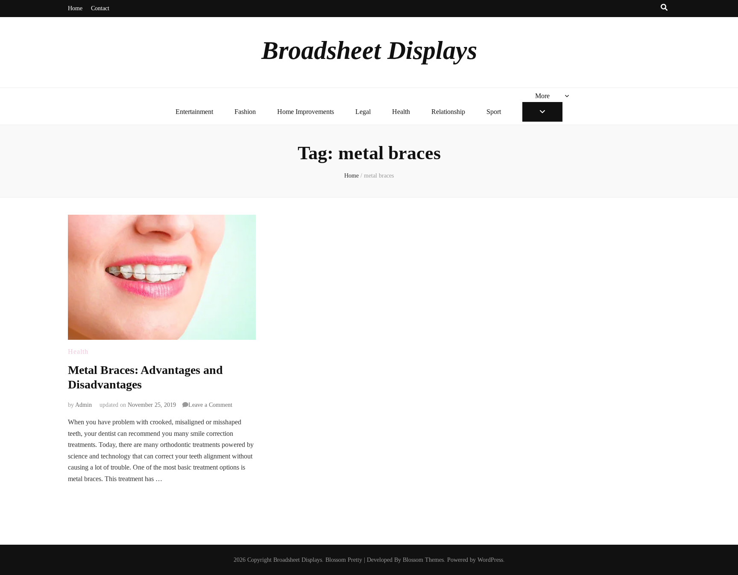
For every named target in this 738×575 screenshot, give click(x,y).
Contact (100, 8)
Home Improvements (305, 111)
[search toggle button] (664, 8)
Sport (493, 111)
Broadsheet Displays (369, 50)
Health (401, 111)
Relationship (448, 111)
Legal (363, 111)
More (542, 95)
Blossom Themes (423, 560)
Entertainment (194, 111)
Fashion (245, 111)
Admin (83, 405)
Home (75, 8)
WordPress (490, 560)
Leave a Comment (210, 405)
